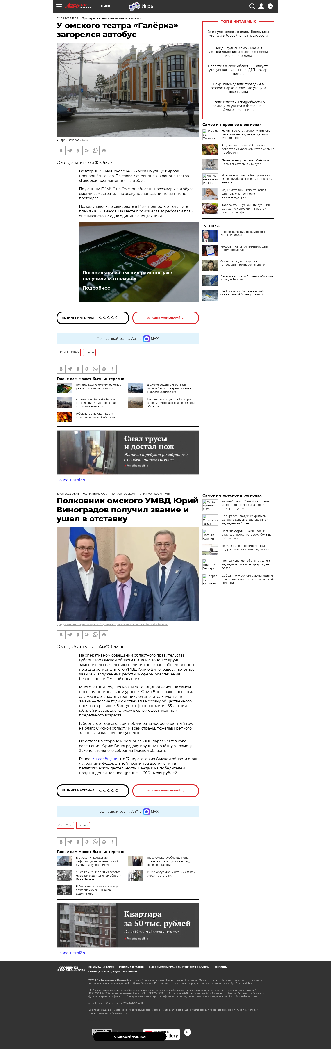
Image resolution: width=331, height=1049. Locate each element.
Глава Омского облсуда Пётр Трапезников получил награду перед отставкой (168, 861)
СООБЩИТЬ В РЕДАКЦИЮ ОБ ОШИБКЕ (113, 971)
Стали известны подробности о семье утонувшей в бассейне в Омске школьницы (238, 106)
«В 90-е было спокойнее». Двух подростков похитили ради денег (245, 547)
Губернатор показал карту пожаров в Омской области (95, 415)
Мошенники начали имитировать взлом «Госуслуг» (244, 248)
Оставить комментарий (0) (165, 317)
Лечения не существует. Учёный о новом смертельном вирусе (245, 162)
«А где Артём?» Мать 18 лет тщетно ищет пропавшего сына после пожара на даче (246, 504)
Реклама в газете (131, 967)
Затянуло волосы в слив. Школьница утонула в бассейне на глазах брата (238, 34)
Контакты (220, 967)
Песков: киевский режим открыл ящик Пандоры (243, 233)
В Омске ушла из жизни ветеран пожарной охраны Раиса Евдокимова (98, 890)
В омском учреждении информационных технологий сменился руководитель (97, 861)
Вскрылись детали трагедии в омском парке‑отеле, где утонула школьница (238, 88)
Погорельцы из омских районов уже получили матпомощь (127, 275)
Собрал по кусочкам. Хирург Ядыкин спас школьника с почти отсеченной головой (248, 579)
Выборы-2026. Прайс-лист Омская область (179, 967)
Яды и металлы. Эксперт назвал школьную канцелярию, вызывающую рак (244, 193)
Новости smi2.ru (71, 480)
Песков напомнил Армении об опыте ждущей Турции (246, 278)
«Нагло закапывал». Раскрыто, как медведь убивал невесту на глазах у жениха (247, 178)
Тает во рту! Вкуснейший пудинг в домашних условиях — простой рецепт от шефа (246, 208)
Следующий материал (130, 1036)
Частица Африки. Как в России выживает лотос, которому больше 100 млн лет (246, 534)
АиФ (85, 140)
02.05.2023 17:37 (67, 18)
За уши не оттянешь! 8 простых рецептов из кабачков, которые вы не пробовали (248, 149)
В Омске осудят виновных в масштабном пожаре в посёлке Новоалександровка (169, 388)
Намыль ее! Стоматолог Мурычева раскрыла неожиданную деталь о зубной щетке (246, 134)
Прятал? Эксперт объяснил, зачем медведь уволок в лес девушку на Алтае (246, 564)
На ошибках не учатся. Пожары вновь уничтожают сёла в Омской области (171, 402)
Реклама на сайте (101, 967)
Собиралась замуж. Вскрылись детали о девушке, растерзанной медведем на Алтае (245, 519)
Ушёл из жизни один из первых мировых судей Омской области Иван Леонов (98, 875)
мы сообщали (104, 759)
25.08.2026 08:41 (68, 493)
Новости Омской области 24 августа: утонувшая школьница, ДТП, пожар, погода (238, 70)
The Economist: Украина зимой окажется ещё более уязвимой (242, 293)
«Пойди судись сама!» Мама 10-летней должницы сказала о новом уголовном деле (238, 52)
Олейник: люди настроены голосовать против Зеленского (242, 263)
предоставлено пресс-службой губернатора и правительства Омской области (112, 624)
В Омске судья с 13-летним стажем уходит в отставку (171, 873)
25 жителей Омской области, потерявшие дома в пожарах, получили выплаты (96, 402)
